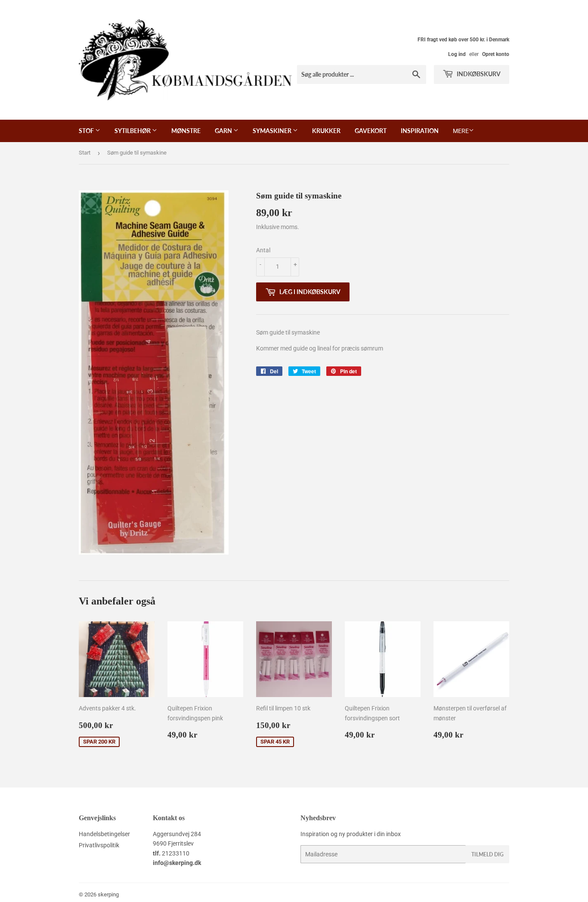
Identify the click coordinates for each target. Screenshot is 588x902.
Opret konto (495, 54)
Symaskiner (273, 130)
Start (84, 152)
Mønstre (186, 130)
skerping (108, 894)
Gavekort (371, 130)
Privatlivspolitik (99, 845)
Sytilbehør (133, 130)
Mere (461, 130)
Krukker (326, 130)
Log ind (457, 54)
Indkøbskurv (478, 73)
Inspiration (420, 130)
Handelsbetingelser (104, 834)
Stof (87, 130)
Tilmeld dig (487, 854)
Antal (263, 250)
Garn (224, 130)
